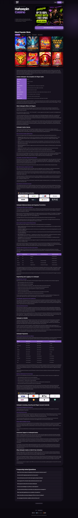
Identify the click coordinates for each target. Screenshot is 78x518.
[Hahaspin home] (17, 2)
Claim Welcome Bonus (48, 27)
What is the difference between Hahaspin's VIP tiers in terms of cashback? (30, 495)
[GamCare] (33, 513)
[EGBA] (40, 513)
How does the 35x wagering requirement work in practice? (27, 475)
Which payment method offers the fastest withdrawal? (27, 483)
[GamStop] (37, 513)
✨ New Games (23, 34)
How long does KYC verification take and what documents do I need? (29, 480)
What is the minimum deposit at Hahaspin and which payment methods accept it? (31, 472)
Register (59, 2)
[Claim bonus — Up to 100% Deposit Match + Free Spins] (49, 16)
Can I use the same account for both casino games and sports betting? (30, 477)
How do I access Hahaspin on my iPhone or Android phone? (27, 486)
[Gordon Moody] (44, 513)
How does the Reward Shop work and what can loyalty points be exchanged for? (31, 489)
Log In (55, 2)
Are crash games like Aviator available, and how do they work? (28, 498)
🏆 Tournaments (40, 34)
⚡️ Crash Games (34, 34)
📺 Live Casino (29, 34)
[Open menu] (63, 2)
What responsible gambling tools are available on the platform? (28, 492)
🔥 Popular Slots (17, 34)
